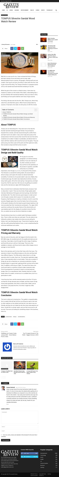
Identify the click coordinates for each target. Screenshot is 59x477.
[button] (56, 10)
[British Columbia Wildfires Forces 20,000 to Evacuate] (43, 40)
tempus (14, 316)
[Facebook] (11, 48)
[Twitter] (15, 48)
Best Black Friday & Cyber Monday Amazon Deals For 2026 (19, 372)
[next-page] (4, 377)
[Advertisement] (19, 32)
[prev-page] (2, 377)
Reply (7, 404)
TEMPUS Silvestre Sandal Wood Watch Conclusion (16, 119)
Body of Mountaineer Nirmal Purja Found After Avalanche (52, 65)
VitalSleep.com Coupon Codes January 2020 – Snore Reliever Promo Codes (9, 335)
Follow (35, 456)
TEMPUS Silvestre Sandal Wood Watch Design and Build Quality (18, 114)
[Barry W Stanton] (7, 347)
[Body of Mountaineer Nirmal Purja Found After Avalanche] (43, 65)
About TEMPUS (7, 112)
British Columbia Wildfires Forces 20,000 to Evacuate (53, 40)
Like (36, 453)
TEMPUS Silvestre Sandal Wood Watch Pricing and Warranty (19, 117)
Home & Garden (4, 15)
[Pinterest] (19, 48)
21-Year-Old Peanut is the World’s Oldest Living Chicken (32, 372)
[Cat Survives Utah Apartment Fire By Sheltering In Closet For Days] (43, 47)
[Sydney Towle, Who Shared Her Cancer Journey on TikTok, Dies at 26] (43, 56)
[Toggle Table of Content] (35, 110)
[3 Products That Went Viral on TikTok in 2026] (7, 365)
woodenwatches (21, 316)
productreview (9, 316)
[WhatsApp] (22, 48)
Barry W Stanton (6, 44)
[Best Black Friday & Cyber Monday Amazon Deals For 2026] (19, 365)
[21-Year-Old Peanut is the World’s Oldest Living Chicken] (32, 365)
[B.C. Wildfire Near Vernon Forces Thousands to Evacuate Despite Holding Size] (43, 72)
